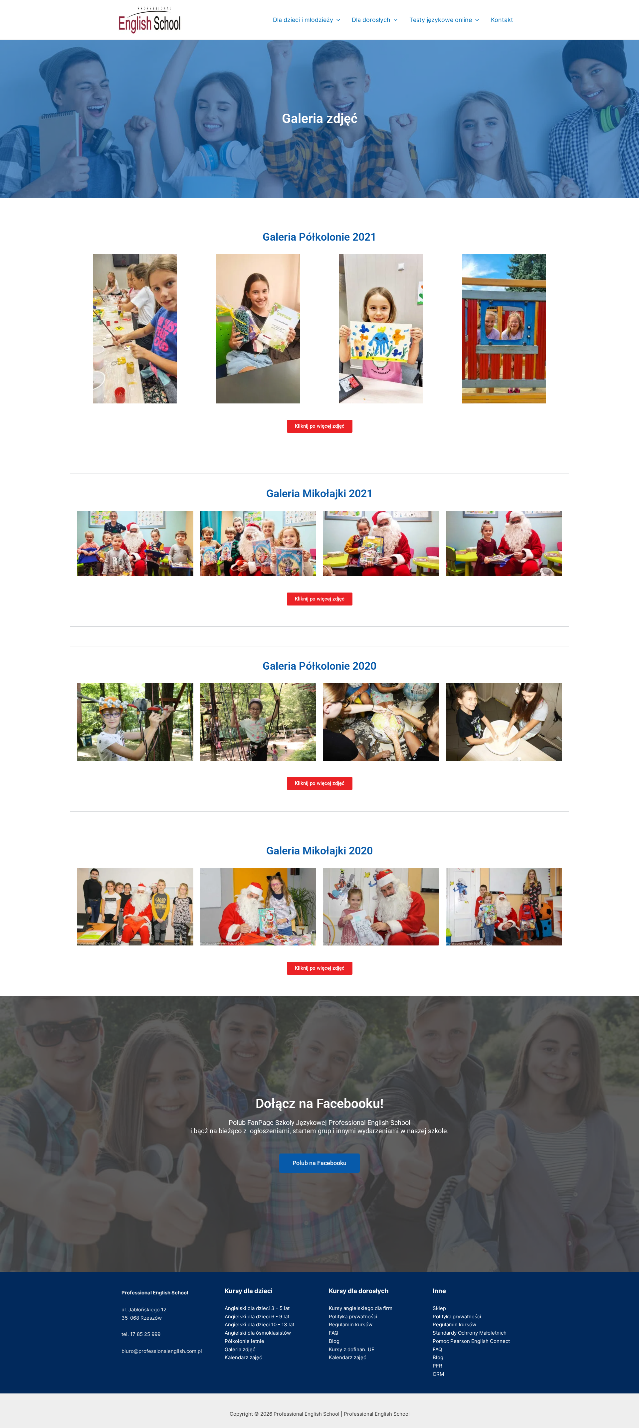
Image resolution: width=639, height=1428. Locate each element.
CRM (438, 1374)
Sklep (439, 1308)
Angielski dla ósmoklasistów (258, 1333)
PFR (437, 1366)
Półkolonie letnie (244, 1341)
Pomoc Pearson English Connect (471, 1341)
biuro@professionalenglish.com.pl (161, 1351)
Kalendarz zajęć (243, 1357)
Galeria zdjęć (240, 1349)
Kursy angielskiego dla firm (360, 1308)
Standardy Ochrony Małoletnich (470, 1333)
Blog (334, 1341)
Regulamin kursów (350, 1324)
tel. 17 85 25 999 (140, 1334)
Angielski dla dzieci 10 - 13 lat (259, 1324)
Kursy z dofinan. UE (351, 1349)
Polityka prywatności (353, 1316)
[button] (336, 20)
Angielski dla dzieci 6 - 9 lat (257, 1316)
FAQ (333, 1333)
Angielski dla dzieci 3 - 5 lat (257, 1308)
